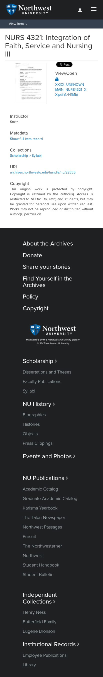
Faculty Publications (42, 381)
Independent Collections (40, 598)
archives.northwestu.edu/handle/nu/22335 (43, 172)
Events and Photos (49, 456)
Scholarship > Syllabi (26, 156)
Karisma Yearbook (40, 508)
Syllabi (29, 391)
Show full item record (26, 139)
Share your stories (46, 266)
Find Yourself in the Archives (47, 282)
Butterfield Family (39, 621)
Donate (32, 255)
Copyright (35, 308)
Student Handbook (41, 565)
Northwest (33, 555)
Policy (30, 296)
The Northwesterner (42, 546)
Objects (30, 433)
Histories (31, 424)
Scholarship (40, 361)
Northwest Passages (42, 527)
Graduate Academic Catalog (50, 498)
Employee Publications (44, 655)
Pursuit (29, 536)
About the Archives (48, 243)
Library (29, 665)
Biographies (34, 415)
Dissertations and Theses (47, 372)
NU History (39, 404)
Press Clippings (37, 443)
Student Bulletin (38, 574)
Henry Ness (34, 612)
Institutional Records (51, 644)
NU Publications (45, 478)
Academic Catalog (40, 489)
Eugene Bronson (39, 631)
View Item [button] (17, 24)
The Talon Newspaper (44, 517)
